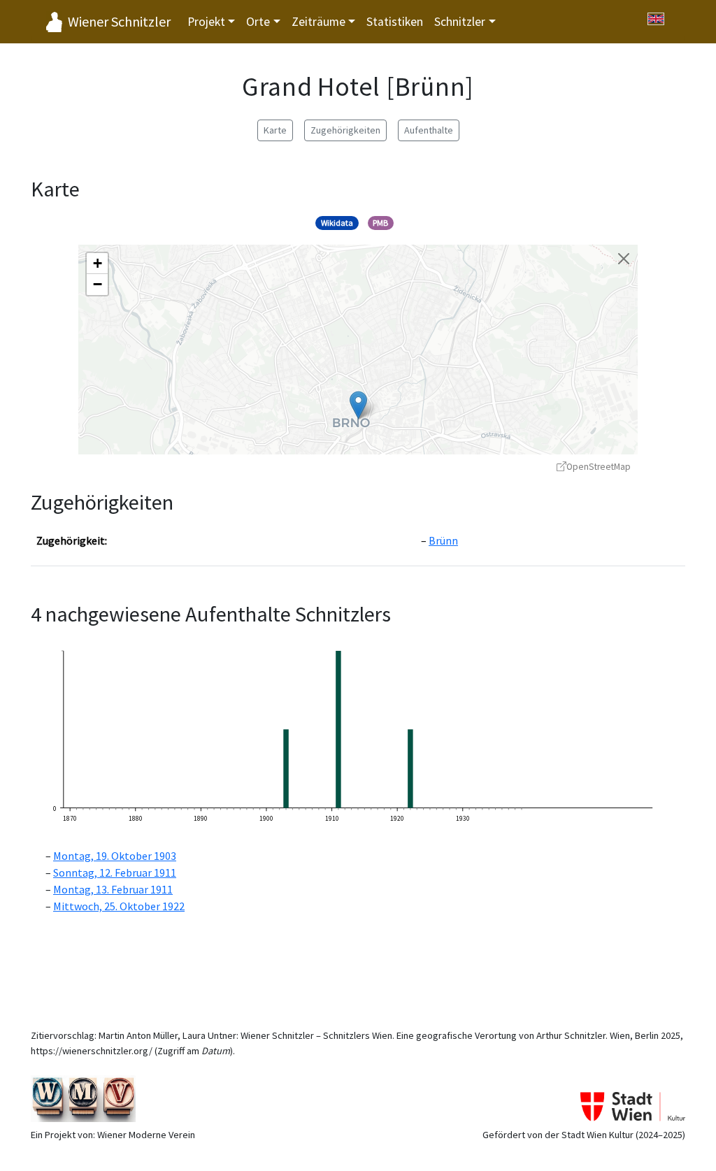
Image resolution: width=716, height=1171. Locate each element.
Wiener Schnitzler (119, 21)
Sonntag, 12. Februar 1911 (114, 872)
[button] (358, 405)
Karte (275, 130)
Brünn (443, 540)
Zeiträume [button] (318, 21)
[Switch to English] (656, 19)
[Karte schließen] (623, 258)
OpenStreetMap (598, 467)
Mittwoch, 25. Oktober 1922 (119, 906)
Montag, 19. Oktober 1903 (114, 856)
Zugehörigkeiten (345, 130)
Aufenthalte (428, 130)
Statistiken (394, 21)
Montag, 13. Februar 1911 (113, 889)
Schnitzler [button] (459, 21)
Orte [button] (258, 21)
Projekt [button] (206, 21)
